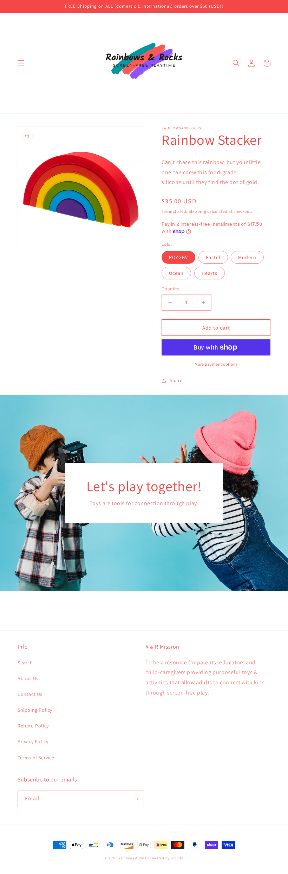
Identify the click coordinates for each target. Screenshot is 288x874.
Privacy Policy (33, 741)
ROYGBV (178, 257)
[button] (21, 63)
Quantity (170, 289)
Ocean (176, 273)
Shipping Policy (35, 710)
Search (25, 662)
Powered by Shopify (166, 858)
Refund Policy (33, 726)
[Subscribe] (136, 799)
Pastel (213, 257)
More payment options (216, 364)
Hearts (209, 273)
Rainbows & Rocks (133, 858)
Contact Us (30, 694)
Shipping (198, 211)
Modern (247, 257)
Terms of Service (36, 757)
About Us (28, 678)
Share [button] (176, 380)
